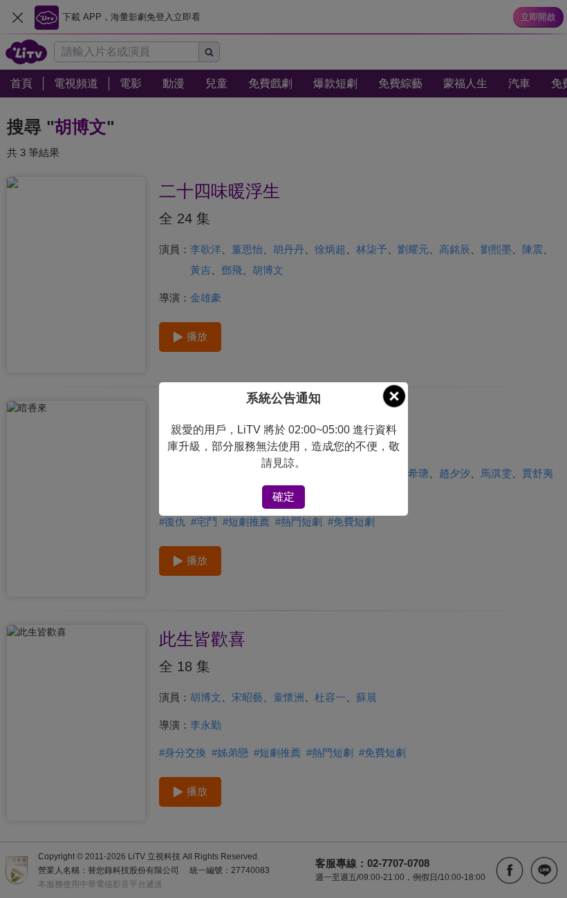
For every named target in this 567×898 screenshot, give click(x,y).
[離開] (394, 396)
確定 (283, 497)
